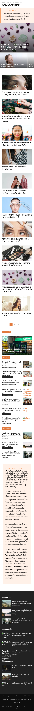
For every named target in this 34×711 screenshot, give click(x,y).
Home (3, 2)
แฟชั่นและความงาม (6, 423)
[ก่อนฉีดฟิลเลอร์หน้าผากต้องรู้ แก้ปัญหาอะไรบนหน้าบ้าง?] (17, 229)
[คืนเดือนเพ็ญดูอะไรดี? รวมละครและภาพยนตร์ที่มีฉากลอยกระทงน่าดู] (27, 394)
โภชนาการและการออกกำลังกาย (8, 367)
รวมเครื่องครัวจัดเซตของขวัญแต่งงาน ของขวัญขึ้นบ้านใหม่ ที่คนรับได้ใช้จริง (12, 373)
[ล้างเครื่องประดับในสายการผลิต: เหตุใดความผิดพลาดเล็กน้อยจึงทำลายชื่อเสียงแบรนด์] (17, 37)
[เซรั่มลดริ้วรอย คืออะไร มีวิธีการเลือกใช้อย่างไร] (17, 303)
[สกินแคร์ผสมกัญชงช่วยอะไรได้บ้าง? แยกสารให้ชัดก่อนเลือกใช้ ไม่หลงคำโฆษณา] (17, 106)
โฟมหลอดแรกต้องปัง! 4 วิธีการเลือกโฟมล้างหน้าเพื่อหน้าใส (17, 216)
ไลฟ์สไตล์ (9, 2)
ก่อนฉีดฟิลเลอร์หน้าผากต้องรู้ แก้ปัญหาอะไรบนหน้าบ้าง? (15, 240)
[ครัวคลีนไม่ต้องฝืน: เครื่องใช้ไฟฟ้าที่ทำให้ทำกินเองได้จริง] (27, 383)
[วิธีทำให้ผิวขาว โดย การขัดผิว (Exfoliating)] (17, 157)
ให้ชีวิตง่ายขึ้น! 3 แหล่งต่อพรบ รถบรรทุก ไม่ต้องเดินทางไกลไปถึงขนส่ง (11, 410)
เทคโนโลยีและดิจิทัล (25, 696)
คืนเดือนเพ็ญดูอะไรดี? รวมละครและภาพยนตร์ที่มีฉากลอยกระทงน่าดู (12, 392)
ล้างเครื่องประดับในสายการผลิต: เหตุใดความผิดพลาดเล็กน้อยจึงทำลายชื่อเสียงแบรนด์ (17, 289)
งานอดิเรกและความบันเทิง (7, 376)
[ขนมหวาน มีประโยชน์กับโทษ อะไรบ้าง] (6, 668)
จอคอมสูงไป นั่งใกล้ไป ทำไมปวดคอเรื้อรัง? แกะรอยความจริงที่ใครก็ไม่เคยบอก (11, 454)
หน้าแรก (4, 696)
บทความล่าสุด (17, 702)
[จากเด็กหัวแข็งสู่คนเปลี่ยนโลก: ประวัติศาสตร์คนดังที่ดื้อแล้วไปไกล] (27, 401)
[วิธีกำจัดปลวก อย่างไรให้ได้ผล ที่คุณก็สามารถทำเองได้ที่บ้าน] (6, 685)
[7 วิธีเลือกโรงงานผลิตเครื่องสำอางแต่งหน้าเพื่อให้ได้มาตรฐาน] (17, 253)
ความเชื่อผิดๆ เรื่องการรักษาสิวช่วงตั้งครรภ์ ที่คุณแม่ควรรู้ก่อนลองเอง (21, 653)
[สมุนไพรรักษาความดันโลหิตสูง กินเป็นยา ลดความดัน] (6, 635)
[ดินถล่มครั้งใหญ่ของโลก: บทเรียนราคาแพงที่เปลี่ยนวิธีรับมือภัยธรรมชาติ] (27, 435)
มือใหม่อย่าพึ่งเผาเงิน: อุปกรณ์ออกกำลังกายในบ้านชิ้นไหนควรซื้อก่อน (11, 364)
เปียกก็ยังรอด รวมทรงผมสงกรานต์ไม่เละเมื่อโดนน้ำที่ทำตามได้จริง (16, 144)
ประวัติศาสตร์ (5, 404)
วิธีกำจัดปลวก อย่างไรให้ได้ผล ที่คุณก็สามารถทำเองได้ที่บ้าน (22, 684)
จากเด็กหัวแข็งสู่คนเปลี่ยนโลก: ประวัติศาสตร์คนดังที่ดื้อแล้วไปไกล (11, 401)
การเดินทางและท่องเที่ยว (7, 448)
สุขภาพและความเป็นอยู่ (13, 696)
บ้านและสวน (5, 699)
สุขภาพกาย (4, 457)
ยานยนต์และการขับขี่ (6, 414)
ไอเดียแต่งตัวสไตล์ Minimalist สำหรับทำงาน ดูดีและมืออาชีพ (14, 192)
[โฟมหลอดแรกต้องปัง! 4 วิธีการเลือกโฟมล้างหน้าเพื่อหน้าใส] (17, 205)
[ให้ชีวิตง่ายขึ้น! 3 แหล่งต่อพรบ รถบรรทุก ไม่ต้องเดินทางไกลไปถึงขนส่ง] (27, 411)
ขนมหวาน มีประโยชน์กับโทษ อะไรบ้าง (22, 666)
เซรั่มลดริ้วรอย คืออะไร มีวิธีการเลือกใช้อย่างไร (17, 314)
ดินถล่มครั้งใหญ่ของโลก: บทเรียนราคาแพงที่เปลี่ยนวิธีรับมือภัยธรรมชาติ (11, 435)
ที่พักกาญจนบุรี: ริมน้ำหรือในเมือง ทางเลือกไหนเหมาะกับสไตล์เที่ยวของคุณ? (10, 444)
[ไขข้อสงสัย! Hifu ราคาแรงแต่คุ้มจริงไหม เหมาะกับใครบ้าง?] (13, 63)
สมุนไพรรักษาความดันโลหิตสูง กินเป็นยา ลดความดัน (21, 634)
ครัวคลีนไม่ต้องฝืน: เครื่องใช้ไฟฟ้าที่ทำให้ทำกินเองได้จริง (10, 382)
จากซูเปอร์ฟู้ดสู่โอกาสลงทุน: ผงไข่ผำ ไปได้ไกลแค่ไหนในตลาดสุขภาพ (16, 350)
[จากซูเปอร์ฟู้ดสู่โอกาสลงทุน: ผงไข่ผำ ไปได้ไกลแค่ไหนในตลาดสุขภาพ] (17, 345)
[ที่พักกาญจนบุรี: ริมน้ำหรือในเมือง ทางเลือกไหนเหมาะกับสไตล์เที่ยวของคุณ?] (27, 445)
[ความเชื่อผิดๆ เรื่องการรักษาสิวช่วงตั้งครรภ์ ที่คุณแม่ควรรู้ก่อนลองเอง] (6, 656)
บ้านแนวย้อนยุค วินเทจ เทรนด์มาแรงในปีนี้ (22, 675)
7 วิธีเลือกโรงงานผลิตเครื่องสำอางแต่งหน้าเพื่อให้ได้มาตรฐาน (16, 264)
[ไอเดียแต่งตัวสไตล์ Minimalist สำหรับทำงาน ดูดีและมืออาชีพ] (17, 181)
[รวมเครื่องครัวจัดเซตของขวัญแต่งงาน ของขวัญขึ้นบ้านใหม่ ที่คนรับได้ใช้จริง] (27, 374)
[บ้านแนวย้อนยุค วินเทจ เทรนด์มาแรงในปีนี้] (6, 676)
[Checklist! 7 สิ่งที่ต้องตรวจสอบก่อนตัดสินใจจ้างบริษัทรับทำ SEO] (6, 644)
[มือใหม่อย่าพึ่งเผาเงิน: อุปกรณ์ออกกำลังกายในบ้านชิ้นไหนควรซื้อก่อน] (27, 364)
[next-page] (22, 324)
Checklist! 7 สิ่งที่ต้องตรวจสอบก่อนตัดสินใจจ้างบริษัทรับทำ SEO (22, 644)
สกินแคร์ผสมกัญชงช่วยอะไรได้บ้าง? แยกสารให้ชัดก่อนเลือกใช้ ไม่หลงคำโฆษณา (16, 118)
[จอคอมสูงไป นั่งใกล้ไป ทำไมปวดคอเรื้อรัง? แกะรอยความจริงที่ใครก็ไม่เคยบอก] (27, 454)
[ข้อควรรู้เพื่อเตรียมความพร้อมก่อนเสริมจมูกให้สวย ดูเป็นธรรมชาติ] (17, 82)
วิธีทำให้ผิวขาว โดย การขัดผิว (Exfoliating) (14, 168)
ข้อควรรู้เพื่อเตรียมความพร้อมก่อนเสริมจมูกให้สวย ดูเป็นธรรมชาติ (15, 93)
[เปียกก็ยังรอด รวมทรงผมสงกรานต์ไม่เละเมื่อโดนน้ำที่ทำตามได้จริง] (17, 132)
